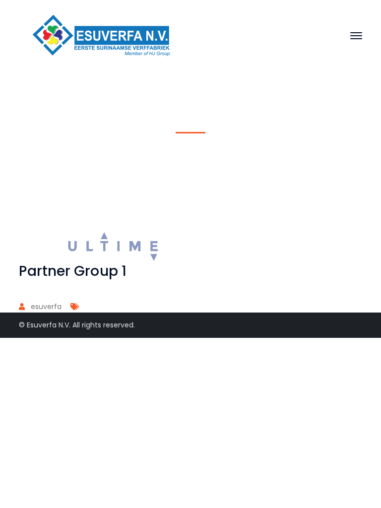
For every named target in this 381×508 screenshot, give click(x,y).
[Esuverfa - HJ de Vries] (102, 35)
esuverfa (46, 307)
